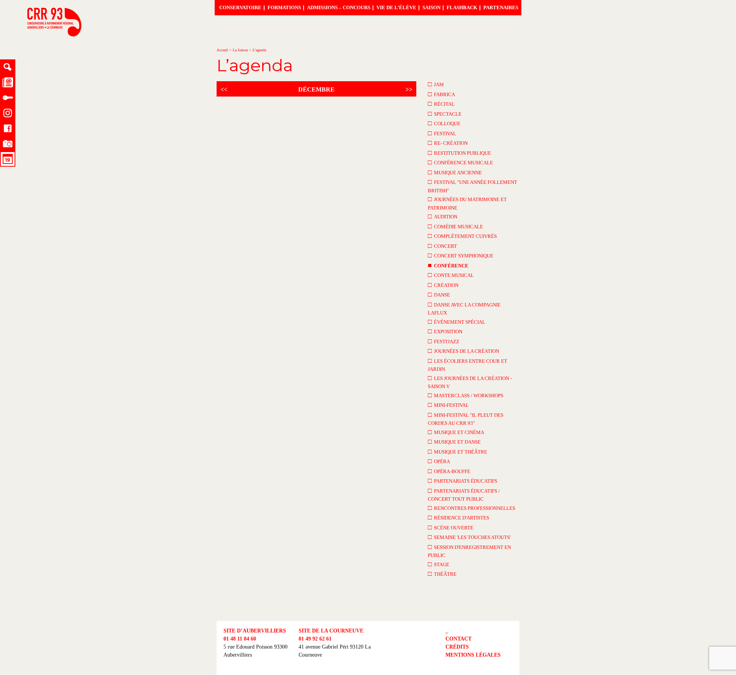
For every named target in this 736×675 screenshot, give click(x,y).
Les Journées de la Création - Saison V (470, 382)
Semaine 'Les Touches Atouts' (469, 537)
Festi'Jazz (443, 341)
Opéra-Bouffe (449, 471)
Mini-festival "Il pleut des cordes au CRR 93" (465, 418)
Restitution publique (459, 152)
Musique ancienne (455, 172)
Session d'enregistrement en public (469, 551)
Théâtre (442, 573)
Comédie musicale (455, 226)
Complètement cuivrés (462, 235)
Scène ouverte (450, 527)
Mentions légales (473, 655)
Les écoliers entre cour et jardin (467, 364)
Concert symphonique (460, 255)
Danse (439, 294)
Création (443, 284)
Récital (441, 103)
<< (223, 89)
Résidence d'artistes (458, 517)
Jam (436, 84)
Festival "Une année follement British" (472, 185)
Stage (438, 564)
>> (409, 89)
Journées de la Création (463, 350)
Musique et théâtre (457, 451)
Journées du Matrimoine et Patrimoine (467, 203)
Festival (442, 133)
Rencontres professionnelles (471, 507)
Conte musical (451, 275)
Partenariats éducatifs (462, 480)
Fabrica (441, 94)
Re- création (448, 142)
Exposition (445, 331)
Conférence (448, 265)
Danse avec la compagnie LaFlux (464, 308)
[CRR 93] (54, 34)
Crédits (457, 647)
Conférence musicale (460, 162)
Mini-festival (448, 404)
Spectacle (445, 113)
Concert (442, 245)
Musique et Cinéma (456, 432)
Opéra (439, 461)
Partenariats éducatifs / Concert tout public (464, 494)
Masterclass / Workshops (465, 395)
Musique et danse (454, 441)
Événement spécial (456, 321)
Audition (442, 216)
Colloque (444, 123)
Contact (458, 639)
